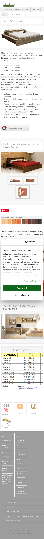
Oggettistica (21, 478)
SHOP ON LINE (18, 9)
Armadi (19, 459)
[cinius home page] (9, 7)
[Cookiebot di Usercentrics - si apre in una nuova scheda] (26, 242)
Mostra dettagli (30, 281)
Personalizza (20, 295)
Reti (18, 445)
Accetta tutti (22, 288)
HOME (6, 9)
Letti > (4, 14)
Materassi (20, 441)
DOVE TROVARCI (26, 9)
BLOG (4, 452)
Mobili (19, 473)
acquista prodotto (18, 128)
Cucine (19, 468)
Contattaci (21, 487)
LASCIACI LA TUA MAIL (6, 463)
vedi (6, 101)
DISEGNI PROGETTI (5, 469)
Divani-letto (21, 454)
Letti (18, 436)
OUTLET (4, 436)
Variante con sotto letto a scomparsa (19, 307)
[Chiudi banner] (40, 242)
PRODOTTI (11, 9)
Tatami (19, 450)
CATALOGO (5, 457)
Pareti (19, 464)
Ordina (19, 482)
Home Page (20, 492)
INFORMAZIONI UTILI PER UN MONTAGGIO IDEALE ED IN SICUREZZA (7, 479)
